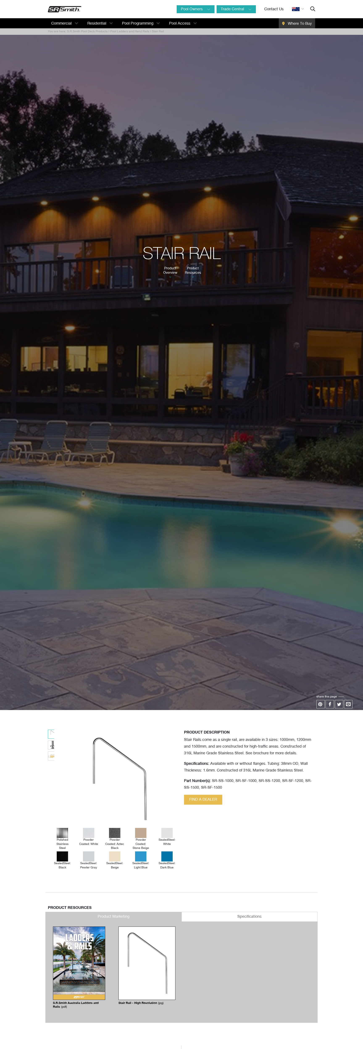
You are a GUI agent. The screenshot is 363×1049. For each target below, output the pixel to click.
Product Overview (170, 271)
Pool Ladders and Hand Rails (129, 31)
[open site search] (312, 9)
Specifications (249, 917)
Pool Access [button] (180, 23)
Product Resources (193, 271)
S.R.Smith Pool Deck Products (87, 31)
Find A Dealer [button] (203, 799)
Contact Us (274, 9)
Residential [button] (97, 23)
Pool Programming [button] (138, 23)
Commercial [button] (62, 23)
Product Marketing (113, 917)
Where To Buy (299, 24)
